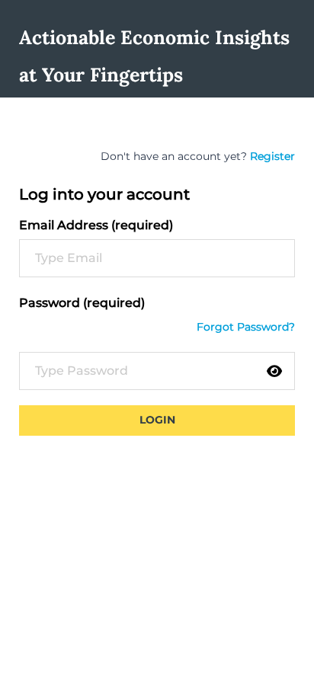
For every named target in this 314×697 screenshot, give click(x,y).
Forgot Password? (246, 327)
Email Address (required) (96, 225)
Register (272, 156)
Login (157, 420)
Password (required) (82, 303)
